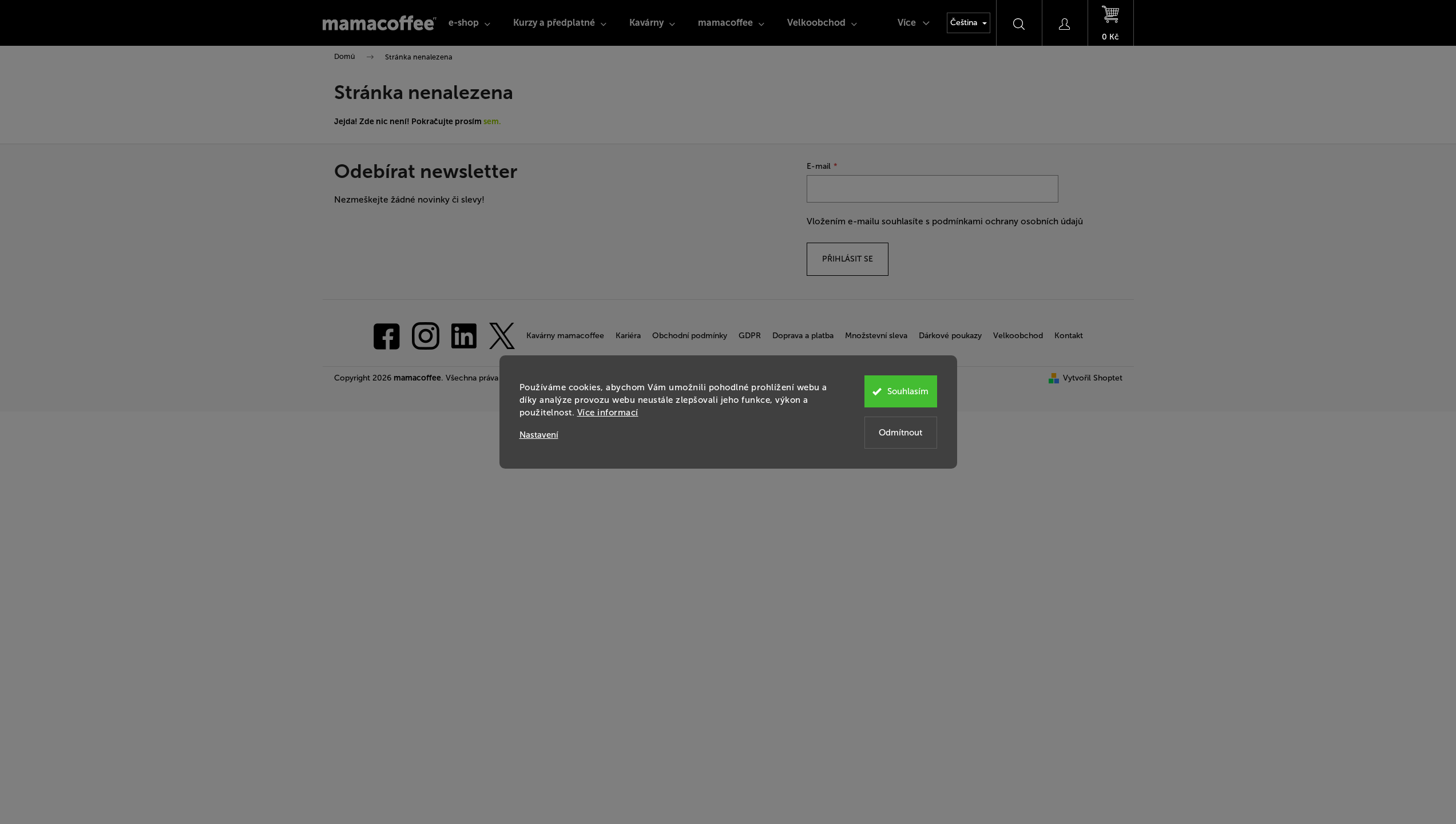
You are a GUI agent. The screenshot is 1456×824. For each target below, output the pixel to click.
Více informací (607, 412)
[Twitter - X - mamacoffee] (502, 335)
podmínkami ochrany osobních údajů (1007, 221)
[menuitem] (469, 23)
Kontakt (1068, 335)
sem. (492, 121)
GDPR (750, 335)
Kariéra (628, 335)
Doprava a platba (803, 335)
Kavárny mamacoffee (565, 335)
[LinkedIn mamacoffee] (464, 335)
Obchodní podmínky (689, 335)
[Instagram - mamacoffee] (425, 335)
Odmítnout (900, 432)
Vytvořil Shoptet (1092, 378)
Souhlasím (908, 391)
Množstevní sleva (876, 335)
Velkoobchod (1018, 335)
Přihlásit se (847, 259)
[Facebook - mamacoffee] (386, 335)
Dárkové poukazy (950, 335)
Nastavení (538, 435)
